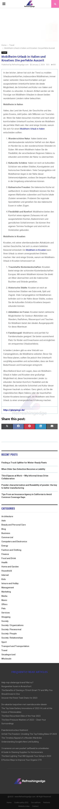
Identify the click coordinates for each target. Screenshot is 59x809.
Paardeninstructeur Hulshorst (14, 730)
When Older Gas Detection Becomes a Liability (23, 469)
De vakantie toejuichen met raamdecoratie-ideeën (24, 704)
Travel (4, 52)
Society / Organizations (12, 625)
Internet (5, 575)
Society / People (9, 633)
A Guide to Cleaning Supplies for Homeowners (22, 752)
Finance (5, 554)
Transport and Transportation (15, 646)
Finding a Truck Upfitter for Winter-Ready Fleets (24, 463)
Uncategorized (8, 654)
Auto (3, 520)
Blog (3, 529)
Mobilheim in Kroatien (36, 250)
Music (4, 600)
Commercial (7, 537)
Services (5, 613)
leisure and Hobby (9, 583)
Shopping (5, 617)
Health (4, 562)
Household (6, 571)
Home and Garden (10, 566)
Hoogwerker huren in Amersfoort (16, 686)
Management (7, 587)
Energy (4, 546)
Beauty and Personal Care (13, 525)
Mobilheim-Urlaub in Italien (32, 128)
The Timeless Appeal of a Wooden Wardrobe (21, 738)
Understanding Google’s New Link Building (20, 742)
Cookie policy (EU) (21, 803)
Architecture (7, 516)
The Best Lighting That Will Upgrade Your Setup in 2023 (26, 756)
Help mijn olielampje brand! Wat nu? (17, 682)
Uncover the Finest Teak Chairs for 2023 (19, 698)
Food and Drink (8, 558)
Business (5, 533)
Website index (24, 806)
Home (9, 803)
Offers (4, 604)
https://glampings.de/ (14, 410)
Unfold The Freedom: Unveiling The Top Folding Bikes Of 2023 (29, 734)
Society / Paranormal (11, 629)
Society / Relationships (12, 638)
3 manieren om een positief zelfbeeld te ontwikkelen (25, 748)
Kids (3, 579)
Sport (4, 642)
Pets (3, 608)
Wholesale (6, 659)
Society (4, 621)
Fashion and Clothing (11, 550)
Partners (46, 803)
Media (4, 596)
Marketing (6, 592)
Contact (35, 806)
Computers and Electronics (14, 541)
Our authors (36, 803)
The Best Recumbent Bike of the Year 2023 (21, 716)
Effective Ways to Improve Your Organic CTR (21, 760)
